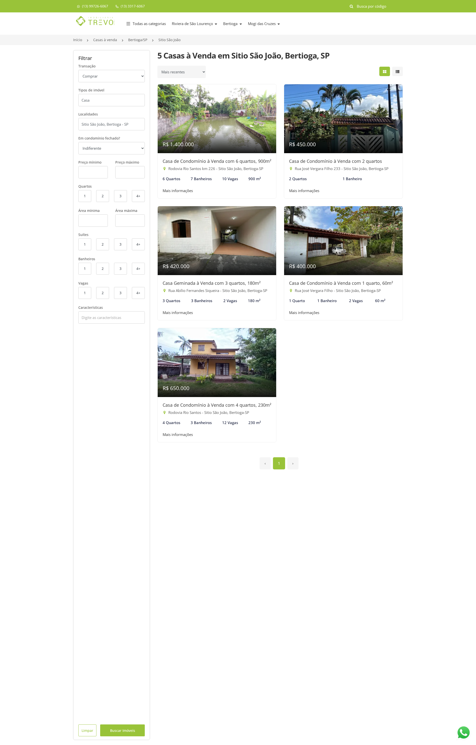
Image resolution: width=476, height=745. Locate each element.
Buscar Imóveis (122, 730)
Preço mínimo (89, 162)
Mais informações (178, 190)
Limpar (87, 730)
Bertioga (230, 23)
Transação (86, 66)
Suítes (83, 234)
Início (77, 39)
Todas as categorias (149, 23)
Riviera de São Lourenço (193, 23)
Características (90, 307)
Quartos (85, 186)
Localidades (88, 114)
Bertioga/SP (137, 39)
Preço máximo (127, 162)
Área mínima (89, 210)
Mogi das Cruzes (262, 23)
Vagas (83, 283)
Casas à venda (105, 39)
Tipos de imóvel (91, 90)
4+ (138, 196)
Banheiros (86, 259)
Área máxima (126, 210)
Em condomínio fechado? (99, 138)
